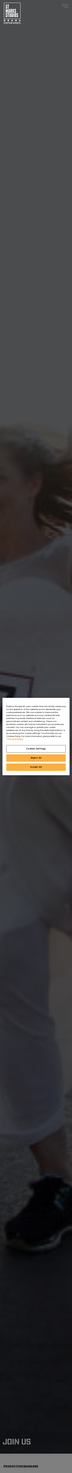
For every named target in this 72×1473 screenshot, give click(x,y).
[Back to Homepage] (12, 13)
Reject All (36, 757)
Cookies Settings (36, 748)
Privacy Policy (15, 739)
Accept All (36, 767)
